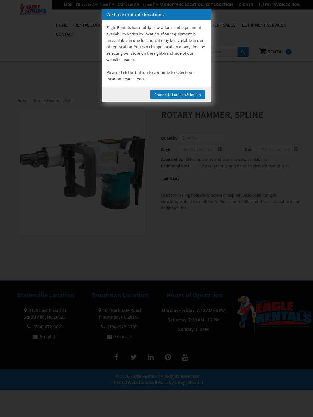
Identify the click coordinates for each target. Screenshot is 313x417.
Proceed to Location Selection (178, 94)
